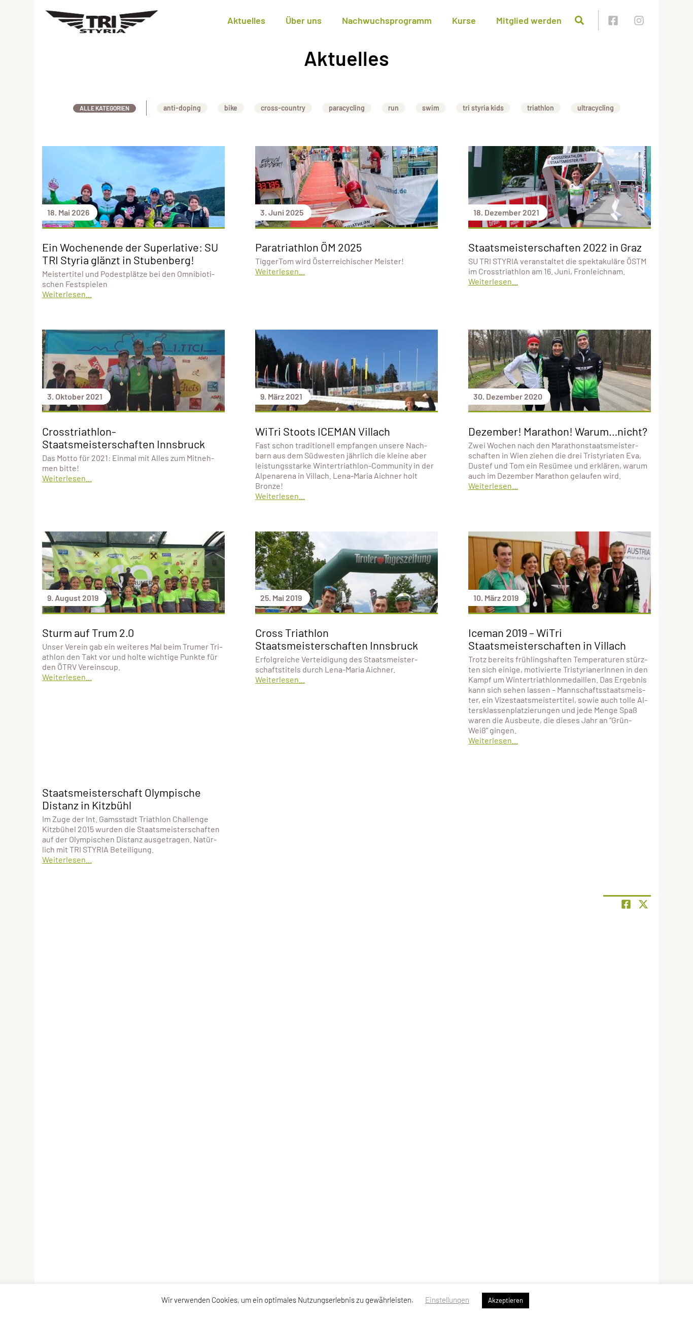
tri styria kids (483, 107)
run (393, 107)
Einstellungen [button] (447, 1299)
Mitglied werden (529, 20)
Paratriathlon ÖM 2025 (308, 247)
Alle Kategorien (104, 108)
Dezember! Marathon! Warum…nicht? (557, 431)
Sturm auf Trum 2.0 (88, 632)
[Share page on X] (643, 904)
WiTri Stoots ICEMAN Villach (322, 431)
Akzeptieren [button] (505, 1300)
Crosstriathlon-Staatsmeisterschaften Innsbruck (123, 437)
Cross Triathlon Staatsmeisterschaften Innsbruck (336, 639)
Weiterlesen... (67, 294)
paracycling (347, 107)
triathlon (540, 107)
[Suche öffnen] (579, 20)
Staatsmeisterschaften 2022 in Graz (555, 247)
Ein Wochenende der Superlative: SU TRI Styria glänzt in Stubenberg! (130, 253)
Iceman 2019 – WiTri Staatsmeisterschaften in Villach (547, 639)
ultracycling (595, 107)
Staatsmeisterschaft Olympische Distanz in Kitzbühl (121, 798)
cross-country (283, 107)
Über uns (304, 20)
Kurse (464, 20)
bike (230, 107)
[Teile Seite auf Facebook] (626, 904)
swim (430, 107)
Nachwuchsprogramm (387, 20)
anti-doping (182, 107)
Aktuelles (246, 20)
